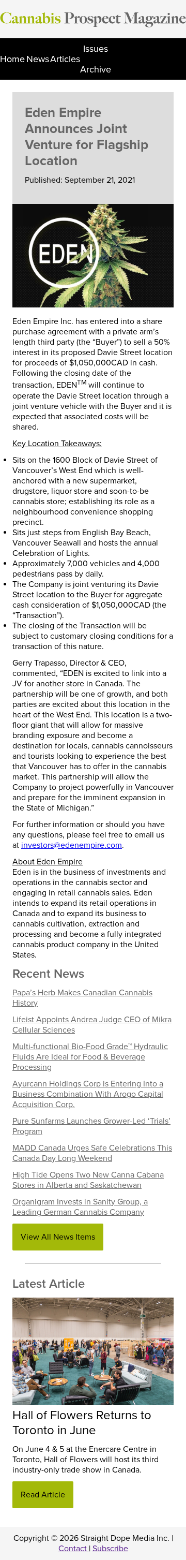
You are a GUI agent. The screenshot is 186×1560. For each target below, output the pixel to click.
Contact (73, 1548)
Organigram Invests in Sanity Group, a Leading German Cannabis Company (80, 1207)
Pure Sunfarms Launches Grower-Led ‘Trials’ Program (91, 1126)
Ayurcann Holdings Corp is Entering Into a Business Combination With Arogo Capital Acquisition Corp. (87, 1094)
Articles (65, 59)
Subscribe (110, 1548)
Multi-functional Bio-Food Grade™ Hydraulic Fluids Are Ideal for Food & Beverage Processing (90, 1056)
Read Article (43, 1495)
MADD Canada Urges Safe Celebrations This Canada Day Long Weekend (92, 1153)
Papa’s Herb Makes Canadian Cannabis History (82, 998)
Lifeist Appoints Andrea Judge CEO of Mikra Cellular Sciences (92, 1024)
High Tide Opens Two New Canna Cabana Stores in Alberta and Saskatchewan (88, 1180)
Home (12, 59)
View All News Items (58, 1237)
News (37, 59)
